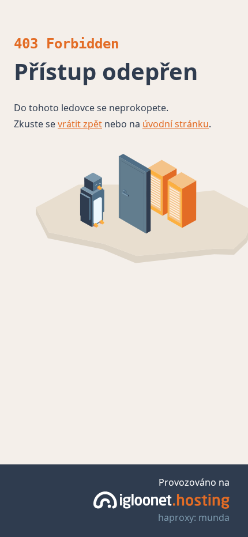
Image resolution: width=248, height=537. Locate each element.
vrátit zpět (80, 124)
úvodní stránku (175, 124)
